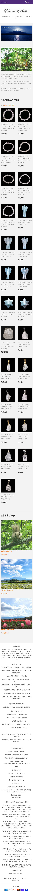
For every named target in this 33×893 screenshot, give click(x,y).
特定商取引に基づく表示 (9, 878)
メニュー (6, 2)
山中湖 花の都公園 (7, 629)
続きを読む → (5, 554)
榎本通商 (17, 886)
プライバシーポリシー (23, 878)
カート (30, 2)
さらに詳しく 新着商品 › (8, 105)
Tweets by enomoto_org (15, 873)
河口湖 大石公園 (7, 590)
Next (30, 33)
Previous (2, 33)
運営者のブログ (16, 880)
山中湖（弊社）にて (7, 551)
